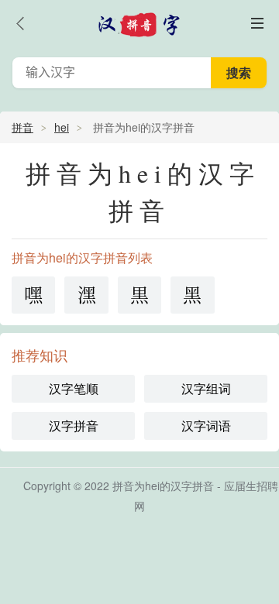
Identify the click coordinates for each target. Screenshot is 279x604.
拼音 (22, 127)
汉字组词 (206, 388)
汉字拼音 (73, 425)
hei (61, 127)
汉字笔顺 (73, 388)
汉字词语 (206, 425)
